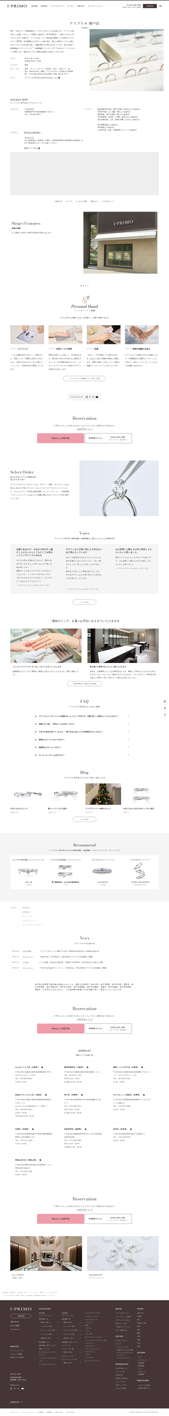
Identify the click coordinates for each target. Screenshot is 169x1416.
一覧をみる (28, 861)
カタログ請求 (70, 1412)
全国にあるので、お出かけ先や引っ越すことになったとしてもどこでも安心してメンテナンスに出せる (34, 552)
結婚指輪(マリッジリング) (45, 48)
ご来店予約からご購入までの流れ (84, 684)
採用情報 (49, 1412)
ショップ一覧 (34, 1292)
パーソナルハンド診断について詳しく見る (84, 378)
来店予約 (150, 6)
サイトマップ (14, 1412)
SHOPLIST (15, 1402)
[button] (81, 286)
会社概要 (40, 1412)
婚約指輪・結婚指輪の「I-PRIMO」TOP (14, 1292)
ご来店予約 (20, 1316)
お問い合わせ (59, 1412)
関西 (41, 1292)
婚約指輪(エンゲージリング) (20, 48)
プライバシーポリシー (28, 1412)
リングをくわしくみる (29, 854)
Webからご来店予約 (61, 438)
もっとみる (85, 602)
